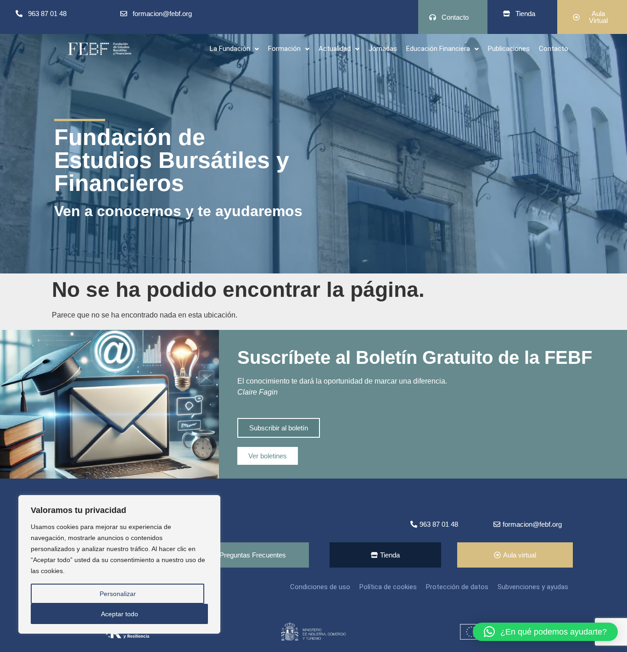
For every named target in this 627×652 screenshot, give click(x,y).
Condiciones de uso (320, 587)
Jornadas (383, 49)
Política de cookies (388, 587)
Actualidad (335, 49)
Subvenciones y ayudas (533, 587)
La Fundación (230, 49)
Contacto (553, 49)
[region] (119, 564)
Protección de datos (457, 587)
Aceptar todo (119, 614)
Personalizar (118, 593)
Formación (284, 49)
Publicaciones (509, 49)
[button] (234, 49)
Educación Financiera (438, 49)
